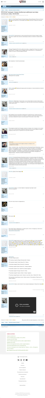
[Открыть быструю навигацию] (43, 322)
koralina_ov (10, 56)
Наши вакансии (22, 378)
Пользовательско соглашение (22, 372)
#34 (43, 207)
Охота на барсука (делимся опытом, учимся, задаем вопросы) (19, 340)
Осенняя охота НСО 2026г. (12, 339)
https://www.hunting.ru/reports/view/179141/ (16, 74)
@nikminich (11, 19)
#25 (43, 80)
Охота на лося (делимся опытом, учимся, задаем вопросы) (18, 343)
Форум (4, 6)
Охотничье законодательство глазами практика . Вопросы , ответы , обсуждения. (22, 347)
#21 (43, 25)
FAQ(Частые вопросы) (22, 374)
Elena (23, 15)
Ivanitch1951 (3, 26)
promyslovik (10, 108)
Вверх (41, 324)
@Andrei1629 (11, 240)
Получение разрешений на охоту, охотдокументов (16, 345)
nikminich (3, 148)
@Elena (10, 88)
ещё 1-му (20, 108)
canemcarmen (4, 263)
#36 (43, 234)
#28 (43, 120)
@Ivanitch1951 (11, 35)
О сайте (22, 363)
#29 (43, 134)
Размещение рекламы (22, 381)
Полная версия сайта (23, 356)
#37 (43, 247)
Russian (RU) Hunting (4, 324)
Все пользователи (22, 367)
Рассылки (22, 376)
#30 (43, 154)
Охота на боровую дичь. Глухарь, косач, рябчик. (16, 337)
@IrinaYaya (11, 171)
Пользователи (9, 6)
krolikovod (3, 56)
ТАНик (2, 42)
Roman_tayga (4, 135)
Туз (2, 208)
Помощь (36, 324)
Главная (39, 324)
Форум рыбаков (22, 385)
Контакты (22, 365)
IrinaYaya (3, 121)
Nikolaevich (3, 95)
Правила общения (22, 369)
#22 (43, 41)
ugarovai (10, 82)
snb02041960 (11, 316)
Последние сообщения (5, 7)
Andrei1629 (3, 235)
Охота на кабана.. (10, 348)
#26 (43, 94)
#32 (43, 177)
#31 (43, 166)
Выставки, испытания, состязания (10, 15)
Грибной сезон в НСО (11, 342)
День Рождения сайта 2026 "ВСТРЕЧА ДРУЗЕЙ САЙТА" (17, 350)
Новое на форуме (11, 333)
